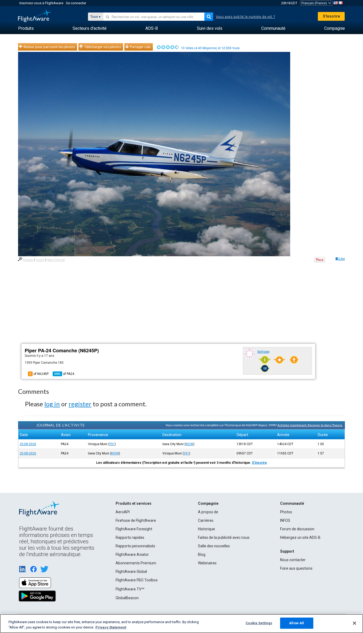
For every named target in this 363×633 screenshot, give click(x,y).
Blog (201, 554)
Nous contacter (293, 560)
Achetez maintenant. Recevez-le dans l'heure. (310, 425)
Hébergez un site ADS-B (300, 537)
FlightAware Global (131, 571)
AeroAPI (123, 512)
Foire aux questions (296, 568)
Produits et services (133, 503)
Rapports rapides (130, 537)
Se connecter (76, 3)
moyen (28, 260)
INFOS (285, 520)
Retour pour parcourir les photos (49, 47)
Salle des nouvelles (214, 546)
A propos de (208, 512)
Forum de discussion (297, 529)
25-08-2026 (28, 444)
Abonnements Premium (136, 563)
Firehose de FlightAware (136, 520)
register (80, 404)
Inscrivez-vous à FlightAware (41, 3)
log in (52, 404)
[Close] (354, 623)
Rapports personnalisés (135, 546)
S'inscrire (331, 16)
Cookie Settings (259, 623)
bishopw (263, 352)
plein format (56, 260)
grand (40, 260)
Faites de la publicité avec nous (224, 537)
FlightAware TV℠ (130, 589)
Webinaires (207, 563)
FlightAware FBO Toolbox (137, 580)
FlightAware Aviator (132, 554)
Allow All (296, 623)
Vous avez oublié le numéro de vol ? (245, 17)
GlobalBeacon (127, 598)
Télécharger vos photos (102, 47)
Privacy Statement (110, 627)
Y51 (112, 444)
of (64, 374)
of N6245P (39, 374)
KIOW (189, 444)
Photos (286, 512)
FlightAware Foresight (134, 529)
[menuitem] (26, 28)
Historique (206, 529)
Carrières (205, 520)
